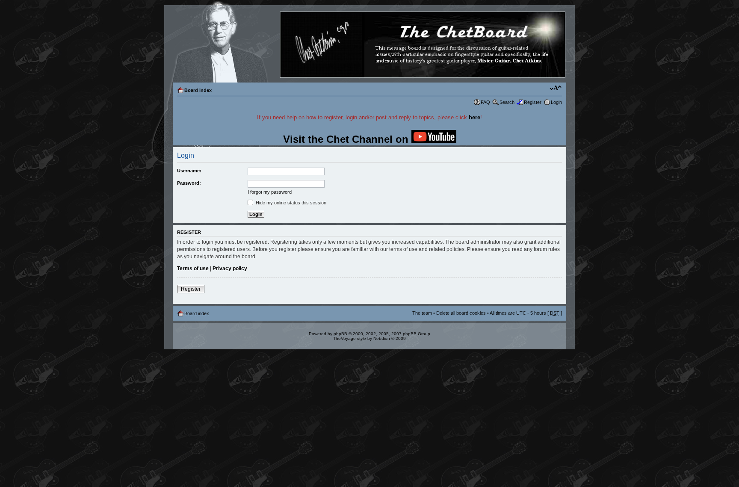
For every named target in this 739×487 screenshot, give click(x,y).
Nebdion (381, 338)
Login (556, 102)
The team (422, 313)
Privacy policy (230, 269)
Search (507, 102)
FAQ (485, 102)
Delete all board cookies (461, 313)
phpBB (340, 333)
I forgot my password (270, 192)
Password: (189, 183)
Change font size (556, 88)
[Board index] (369, 45)
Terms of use (193, 269)
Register (532, 102)
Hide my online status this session (290, 202)
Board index (198, 90)
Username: (189, 170)
